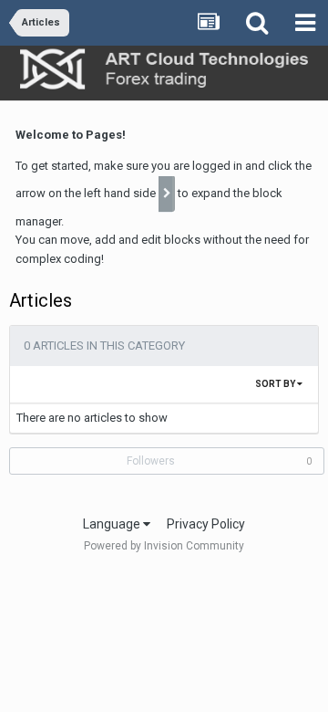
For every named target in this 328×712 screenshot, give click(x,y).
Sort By (276, 384)
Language (113, 524)
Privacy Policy (206, 524)
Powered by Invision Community (164, 545)
